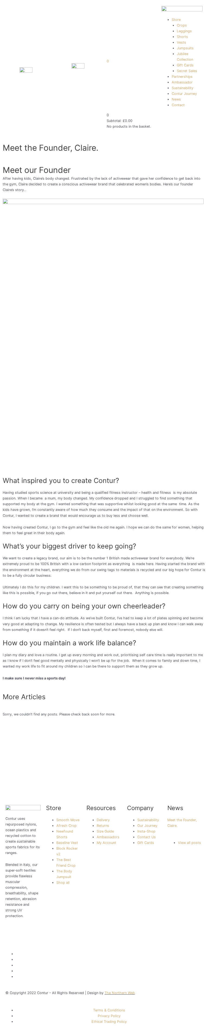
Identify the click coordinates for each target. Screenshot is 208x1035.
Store (176, 20)
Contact (178, 105)
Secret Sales (187, 71)
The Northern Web (120, 993)
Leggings (184, 31)
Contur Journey (184, 94)
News (176, 99)
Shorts (182, 37)
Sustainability (182, 88)
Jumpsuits (185, 48)
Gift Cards (185, 65)
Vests (181, 42)
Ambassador (182, 82)
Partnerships (182, 77)
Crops (182, 25)
